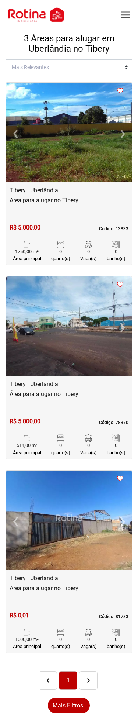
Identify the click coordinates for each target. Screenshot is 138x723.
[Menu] (125, 15)
